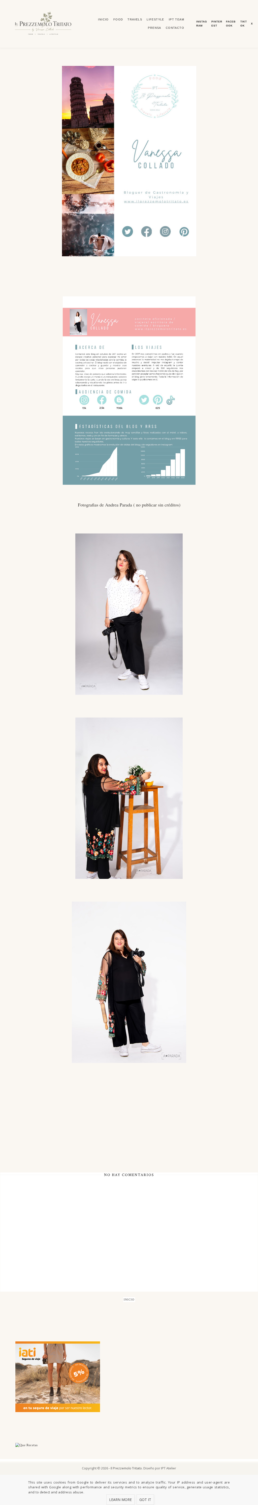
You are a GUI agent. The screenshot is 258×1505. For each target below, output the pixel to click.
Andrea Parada (118, 505)
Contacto (175, 27)
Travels (134, 19)
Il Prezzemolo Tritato (126, 1468)
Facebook (231, 23)
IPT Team (176, 19)
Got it (145, 1499)
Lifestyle (155, 19)
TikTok (243, 23)
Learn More (120, 1499)
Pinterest (216, 23)
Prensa (154, 27)
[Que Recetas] (129, 1445)
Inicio (103, 19)
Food (118, 19)
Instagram (201, 23)
